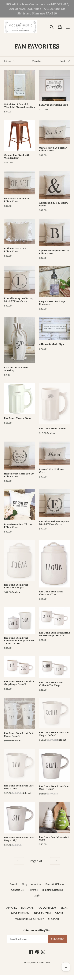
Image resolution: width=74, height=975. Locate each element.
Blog (24, 884)
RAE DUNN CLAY (47, 907)
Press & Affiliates (55, 884)
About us (36, 884)
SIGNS (64, 907)
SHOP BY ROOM (20, 913)
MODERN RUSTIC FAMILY (29, 918)
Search (13, 884)
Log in (37, 895)
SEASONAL (27, 907)
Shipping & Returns (52, 889)
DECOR (59, 913)
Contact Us (17, 889)
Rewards (33, 889)
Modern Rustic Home (40, 962)
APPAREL (11, 907)
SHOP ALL (53, 918)
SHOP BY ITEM (42, 913)
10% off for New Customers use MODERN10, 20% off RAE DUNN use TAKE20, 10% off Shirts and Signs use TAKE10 (37, 8)
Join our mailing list (37, 930)
